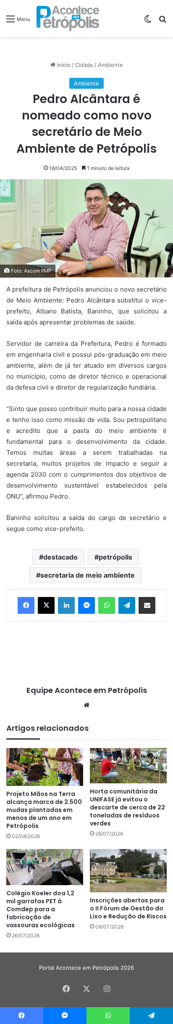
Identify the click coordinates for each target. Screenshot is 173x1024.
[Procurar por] (162, 21)
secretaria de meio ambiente (87, 575)
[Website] (86, 705)
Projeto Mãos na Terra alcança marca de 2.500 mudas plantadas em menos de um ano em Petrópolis (44, 810)
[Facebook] (26, 605)
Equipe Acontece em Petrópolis (86, 690)
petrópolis (115, 557)
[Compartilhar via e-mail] (147, 605)
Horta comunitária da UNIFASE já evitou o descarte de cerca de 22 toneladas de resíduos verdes (127, 807)
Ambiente (110, 64)
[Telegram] (126, 605)
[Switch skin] (148, 21)
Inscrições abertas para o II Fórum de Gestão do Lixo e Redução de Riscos (128, 908)
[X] (46, 605)
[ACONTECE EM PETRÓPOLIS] (68, 18)
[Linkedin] (66, 605)
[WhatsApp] (106, 605)
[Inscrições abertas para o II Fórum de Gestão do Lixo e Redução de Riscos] (128, 870)
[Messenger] (86, 605)
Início (63, 64)
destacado (60, 557)
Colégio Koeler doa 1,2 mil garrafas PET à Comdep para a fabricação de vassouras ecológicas (40, 909)
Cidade (84, 64)
